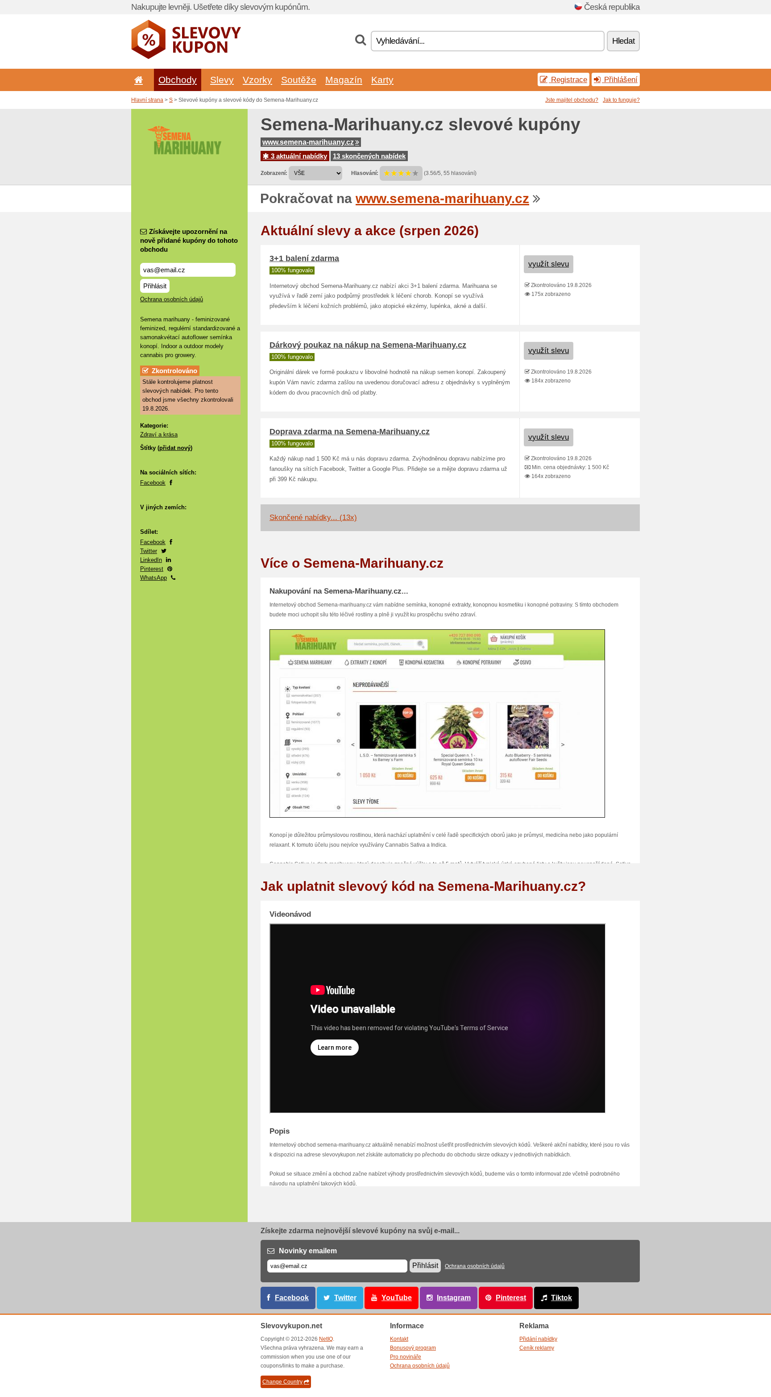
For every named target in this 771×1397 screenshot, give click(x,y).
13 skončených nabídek (369, 156)
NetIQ (326, 1339)
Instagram (454, 1297)
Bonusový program (413, 1348)
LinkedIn (151, 560)
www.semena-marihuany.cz (308, 142)
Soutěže (298, 80)
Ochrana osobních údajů (171, 299)
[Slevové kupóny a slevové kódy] (186, 57)
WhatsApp (153, 577)
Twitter (148, 551)
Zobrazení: (274, 173)
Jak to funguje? (621, 100)
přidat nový (175, 448)
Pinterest (151, 568)
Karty (382, 80)
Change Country (282, 1382)
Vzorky (257, 80)
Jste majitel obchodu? (571, 100)
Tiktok (561, 1297)
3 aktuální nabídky (298, 156)
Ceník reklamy (536, 1348)
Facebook (153, 482)
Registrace (568, 79)
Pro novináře (405, 1357)
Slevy (222, 80)
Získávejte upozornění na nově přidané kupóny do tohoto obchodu (189, 240)
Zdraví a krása (159, 434)
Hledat (623, 41)
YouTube (396, 1297)
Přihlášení (620, 79)
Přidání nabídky (538, 1339)
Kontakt (399, 1339)
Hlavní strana (147, 100)
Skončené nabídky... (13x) (313, 517)
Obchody (177, 80)
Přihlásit (154, 286)
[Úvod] (137, 80)
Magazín (343, 80)
